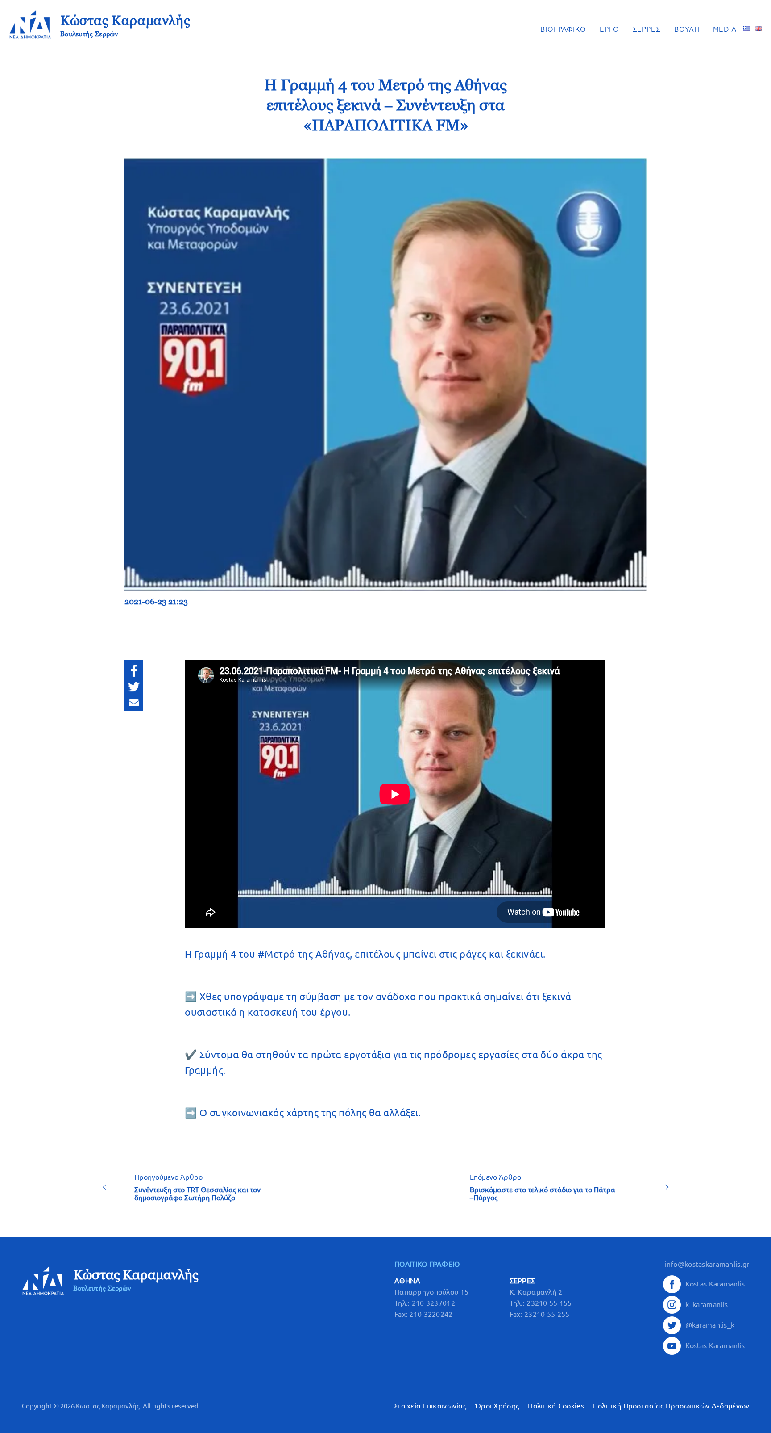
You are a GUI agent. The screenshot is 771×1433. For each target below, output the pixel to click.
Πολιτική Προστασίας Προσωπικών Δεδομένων (671, 1406)
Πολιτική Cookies (556, 1406)
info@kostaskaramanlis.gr (707, 1264)
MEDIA (725, 29)
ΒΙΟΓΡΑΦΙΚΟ (563, 29)
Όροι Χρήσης (497, 1406)
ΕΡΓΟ (609, 29)
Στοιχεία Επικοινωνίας (430, 1406)
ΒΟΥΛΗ (687, 29)
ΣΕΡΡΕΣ (647, 29)
